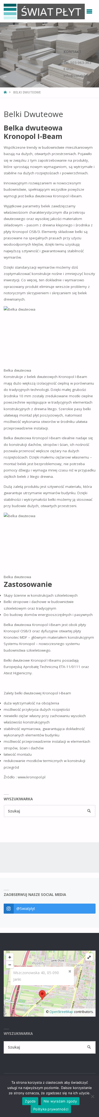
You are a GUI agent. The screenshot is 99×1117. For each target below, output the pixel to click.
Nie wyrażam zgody (60, 1101)
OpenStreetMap (61, 1011)
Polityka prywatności (50, 1109)
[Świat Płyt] (44, 11)
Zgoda (30, 1101)
